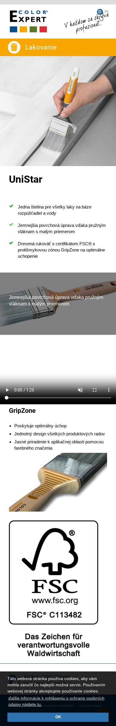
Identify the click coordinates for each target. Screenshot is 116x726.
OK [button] (58, 717)
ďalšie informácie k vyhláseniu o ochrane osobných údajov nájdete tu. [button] (56, 701)
